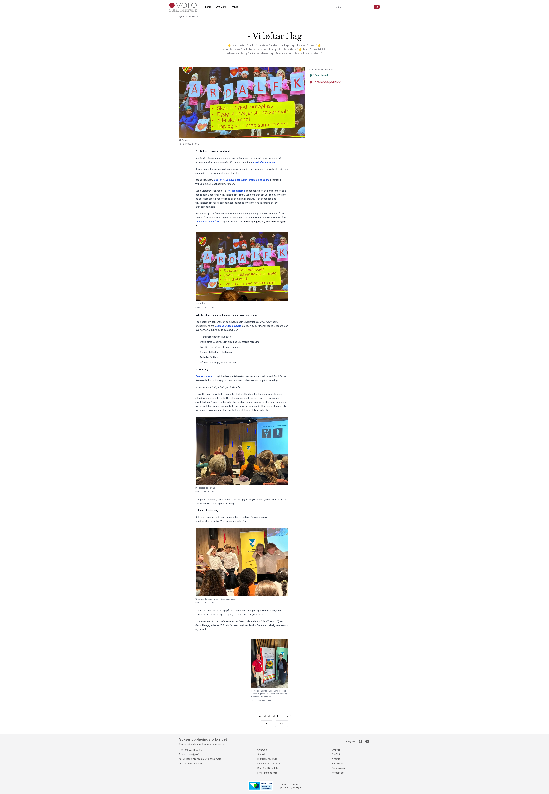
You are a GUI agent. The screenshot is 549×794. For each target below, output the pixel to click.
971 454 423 (195, 763)
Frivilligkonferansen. (264, 162)
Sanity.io (297, 787)
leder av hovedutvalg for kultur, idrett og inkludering (242, 179)
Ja (266, 723)
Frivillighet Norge (235, 190)
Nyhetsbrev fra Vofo (268, 763)
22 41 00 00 (195, 749)
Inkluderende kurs (267, 758)
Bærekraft (337, 763)
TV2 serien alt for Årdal (208, 221)
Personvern (338, 768)
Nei (282, 723)
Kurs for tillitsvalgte (267, 768)
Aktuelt (192, 16)
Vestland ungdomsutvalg (228, 325)
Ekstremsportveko (205, 376)
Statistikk (262, 754)
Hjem (181, 16)
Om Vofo (221, 6)
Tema (208, 6)
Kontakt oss (338, 772)
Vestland (320, 75)
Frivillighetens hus (267, 772)
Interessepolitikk (327, 82)
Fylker (234, 6)
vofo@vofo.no (195, 754)
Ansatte (336, 758)
